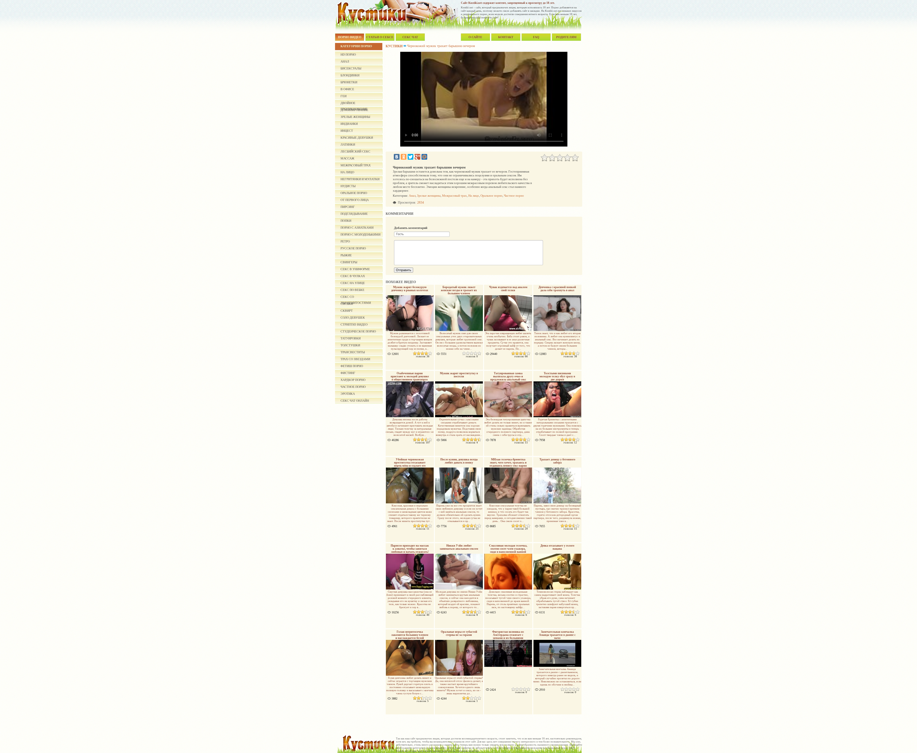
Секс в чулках (353, 276)
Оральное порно (354, 193)
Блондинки (350, 75)
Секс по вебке (352, 290)
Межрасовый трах (356, 165)
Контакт (505, 37)
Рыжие (346, 255)
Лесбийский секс (355, 151)
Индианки (349, 124)
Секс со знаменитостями (356, 297)
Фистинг (348, 373)
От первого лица (355, 200)
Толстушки (350, 345)
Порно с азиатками (357, 227)
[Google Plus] (417, 157)
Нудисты (348, 186)
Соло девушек (353, 317)
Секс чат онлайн (355, 400)
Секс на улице (353, 283)
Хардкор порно (353, 380)
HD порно (348, 54)
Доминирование (354, 110)
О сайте (475, 37)
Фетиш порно (352, 366)
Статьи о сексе (380, 37)
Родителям (566, 37)
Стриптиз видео (354, 324)
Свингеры (349, 262)
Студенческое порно (358, 331)
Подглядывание (354, 214)
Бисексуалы (351, 68)
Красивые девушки (357, 137)
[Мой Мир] (424, 157)
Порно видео (349, 37)
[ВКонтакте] (397, 157)
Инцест (347, 130)
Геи (344, 96)
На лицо (347, 172)
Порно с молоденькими (360, 234)
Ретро (345, 241)
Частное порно (353, 387)
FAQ (536, 37)
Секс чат (410, 37)
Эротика (348, 393)
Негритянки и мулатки (360, 179)
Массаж (347, 158)
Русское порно (353, 248)
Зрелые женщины (355, 117)
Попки (346, 220)
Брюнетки (349, 82)
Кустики (394, 46)
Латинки (348, 144)
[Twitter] (410, 157)
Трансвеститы (353, 352)
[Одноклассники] (403, 157)
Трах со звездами (355, 359)
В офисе (347, 89)
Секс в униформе (355, 269)
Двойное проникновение (354, 103)
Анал (345, 61)
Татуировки (351, 338)
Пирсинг (348, 207)
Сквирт (347, 310)
